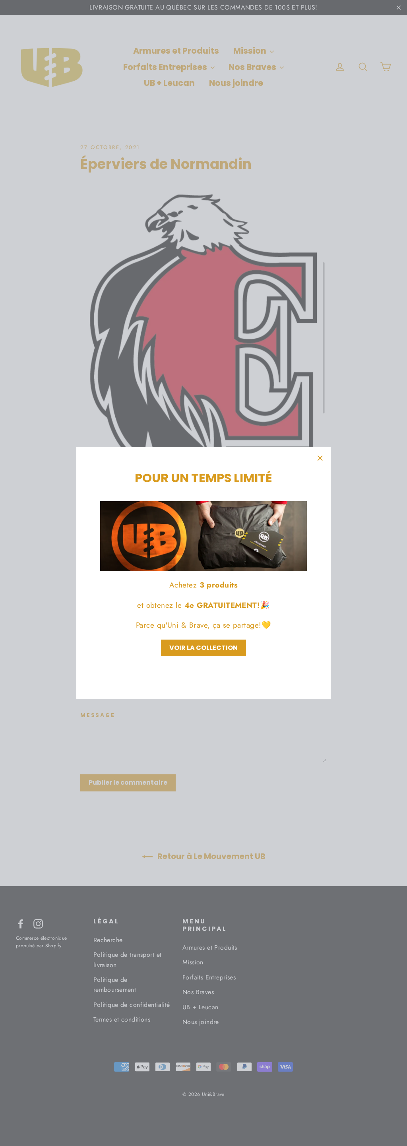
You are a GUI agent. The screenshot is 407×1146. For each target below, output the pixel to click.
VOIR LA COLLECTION (203, 647)
